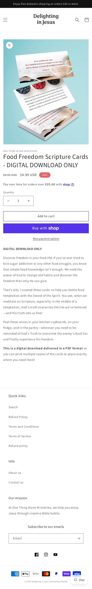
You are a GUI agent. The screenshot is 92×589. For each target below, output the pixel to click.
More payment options (46, 238)
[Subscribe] (78, 538)
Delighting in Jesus (40, 581)
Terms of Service (20, 436)
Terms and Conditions (24, 426)
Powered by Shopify (58, 581)
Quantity (8, 192)
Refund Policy (18, 417)
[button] (5, 20)
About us (15, 473)
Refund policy (18, 446)
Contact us (16, 482)
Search (13, 407)
